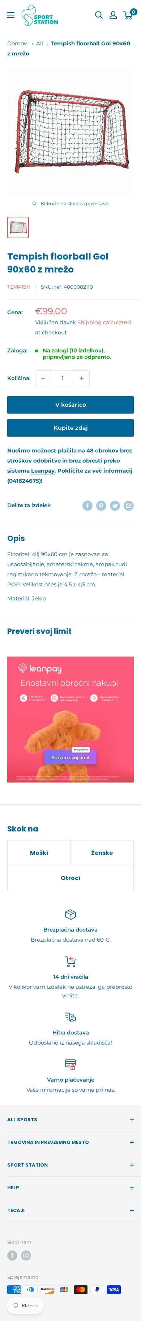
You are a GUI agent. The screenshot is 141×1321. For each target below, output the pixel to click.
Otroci (70, 878)
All (39, 43)
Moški (39, 853)
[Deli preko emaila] (129, 505)
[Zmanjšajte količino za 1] (43, 378)
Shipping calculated (104, 322)
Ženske (102, 853)
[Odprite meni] (10, 15)
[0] (127, 15)
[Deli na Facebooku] (87, 505)
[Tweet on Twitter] (115, 505)
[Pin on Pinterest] (101, 505)
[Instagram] (26, 1255)
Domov (17, 43)
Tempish (18, 287)
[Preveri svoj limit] (70, 720)
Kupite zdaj (71, 427)
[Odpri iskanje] (99, 15)
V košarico (70, 404)
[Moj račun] (113, 15)
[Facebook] (12, 1255)
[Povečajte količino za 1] (81, 378)
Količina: (19, 378)
